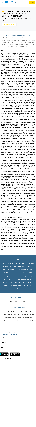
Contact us (5, 340)
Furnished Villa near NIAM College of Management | (16, 314)
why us (3, 342)
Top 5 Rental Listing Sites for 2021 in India (21, 282)
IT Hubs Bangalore (24, 276)
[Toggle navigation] (16, 2)
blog (3, 350)
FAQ (2, 337)
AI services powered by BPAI (9, 334)
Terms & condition (7, 345)
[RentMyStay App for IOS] (15, 354)
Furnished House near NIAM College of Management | (18, 311)
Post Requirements (9, 24)
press (3, 347)
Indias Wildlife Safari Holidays (17, 266)
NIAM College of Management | (18, 301)
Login (32, 2)
